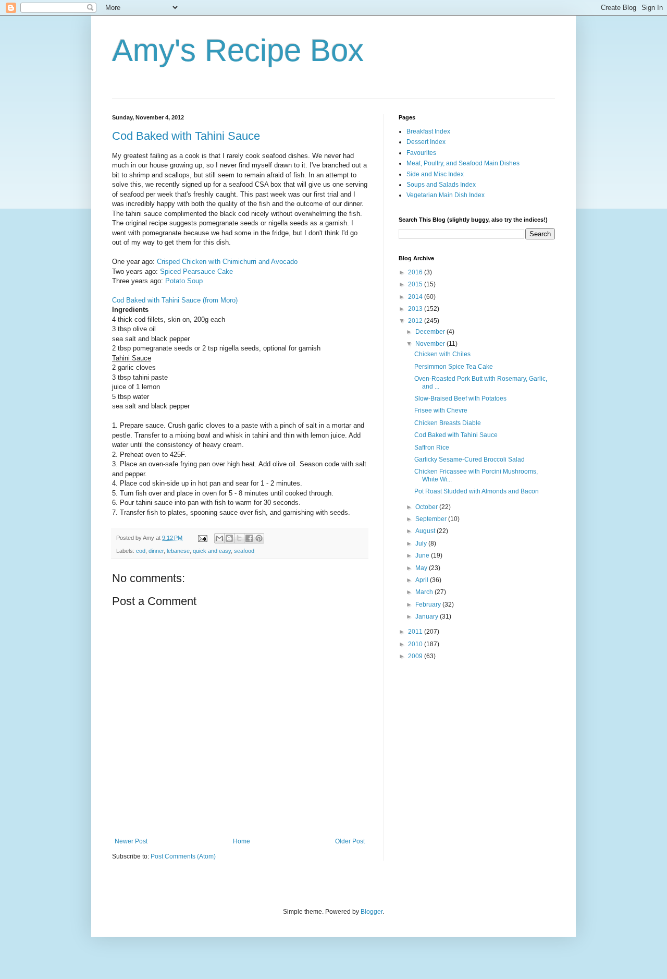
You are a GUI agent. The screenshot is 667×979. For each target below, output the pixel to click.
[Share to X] (239, 538)
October (427, 507)
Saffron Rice (431, 447)
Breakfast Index (428, 131)
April (422, 580)
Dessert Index (426, 142)
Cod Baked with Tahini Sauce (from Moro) (175, 300)
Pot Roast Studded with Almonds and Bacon (476, 491)
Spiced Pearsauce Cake (196, 271)
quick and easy (212, 551)
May (422, 568)
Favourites (421, 152)
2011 (416, 631)
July (421, 543)
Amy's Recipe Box (238, 50)
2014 (416, 296)
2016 (416, 272)
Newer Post (131, 841)
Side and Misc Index (435, 174)
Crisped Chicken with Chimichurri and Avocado (227, 261)
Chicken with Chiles (442, 354)
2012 (416, 320)
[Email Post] (202, 538)
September (431, 519)
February (428, 604)
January (427, 616)
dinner (156, 551)
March (425, 592)
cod (140, 551)
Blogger (371, 911)
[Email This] (219, 538)
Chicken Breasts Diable (447, 423)
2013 (416, 308)
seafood (244, 551)
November (431, 343)
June (423, 555)
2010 (416, 644)
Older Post (350, 841)
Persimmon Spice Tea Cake (453, 366)
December (431, 331)
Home (241, 841)
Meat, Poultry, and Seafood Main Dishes (463, 163)
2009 (416, 656)
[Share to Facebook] (249, 538)
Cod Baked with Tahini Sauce (186, 135)
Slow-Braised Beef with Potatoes (460, 398)
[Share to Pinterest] (259, 538)
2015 (416, 284)
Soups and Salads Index (441, 184)
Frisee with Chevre (440, 410)
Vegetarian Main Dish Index (445, 195)
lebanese (178, 551)
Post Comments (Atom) (183, 856)
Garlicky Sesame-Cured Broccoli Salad (469, 459)
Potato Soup (184, 281)
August (426, 531)
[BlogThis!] (229, 538)
